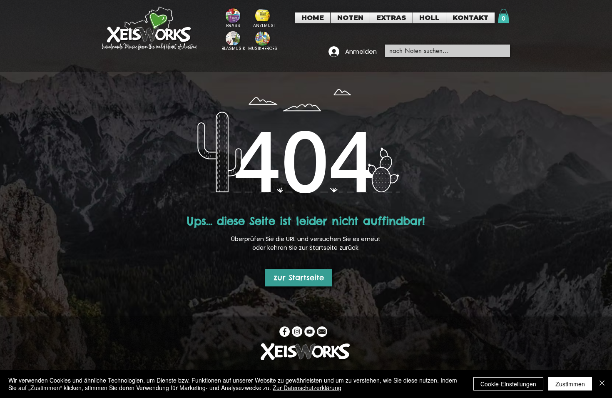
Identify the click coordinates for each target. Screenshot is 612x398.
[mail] (322, 331)
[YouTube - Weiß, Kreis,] (309, 331)
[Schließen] (602, 383)
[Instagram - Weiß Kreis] (297, 331)
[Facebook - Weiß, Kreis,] (284, 331)
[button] (350, 17)
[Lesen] (233, 18)
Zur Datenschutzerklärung (307, 387)
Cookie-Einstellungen (508, 384)
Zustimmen (570, 384)
